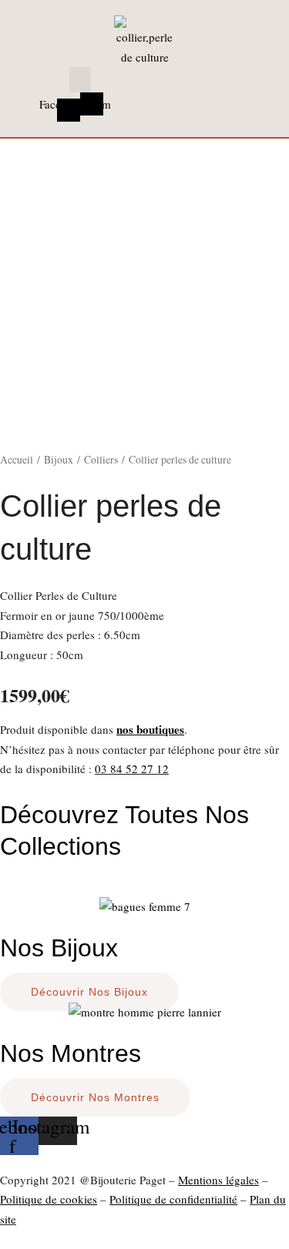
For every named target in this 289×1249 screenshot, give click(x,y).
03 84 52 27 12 (132, 768)
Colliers (101, 459)
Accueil (16, 459)
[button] (80, 79)
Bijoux (58, 459)
